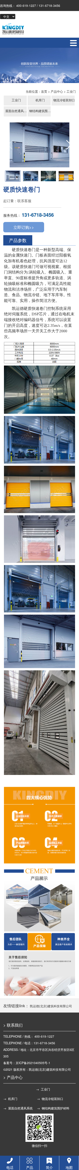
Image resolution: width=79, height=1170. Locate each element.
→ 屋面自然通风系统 (18, 1108)
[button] (69, 145)
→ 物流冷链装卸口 (50, 1098)
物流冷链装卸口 (64, 100)
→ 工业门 (43, 1089)
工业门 (71, 91)
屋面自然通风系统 (16, 111)
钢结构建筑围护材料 (40, 111)
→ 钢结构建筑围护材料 (53, 1108)
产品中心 (57, 91)
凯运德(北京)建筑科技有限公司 (51, 1006)
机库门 (40, 100)
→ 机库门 (10, 1098)
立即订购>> (23, 227)
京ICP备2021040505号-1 (33, 1063)
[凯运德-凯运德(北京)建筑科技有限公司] (13, 28)
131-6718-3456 (38, 214)
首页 (44, 91)
